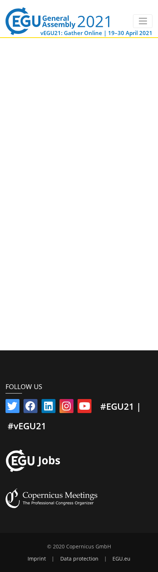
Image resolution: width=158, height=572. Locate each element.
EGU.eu (121, 558)
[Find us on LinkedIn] (48, 407)
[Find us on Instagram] (66, 407)
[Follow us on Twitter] (12, 407)
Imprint (37, 558)
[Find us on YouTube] (84, 407)
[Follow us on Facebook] (30, 407)
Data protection (79, 558)
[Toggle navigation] (142, 21)
